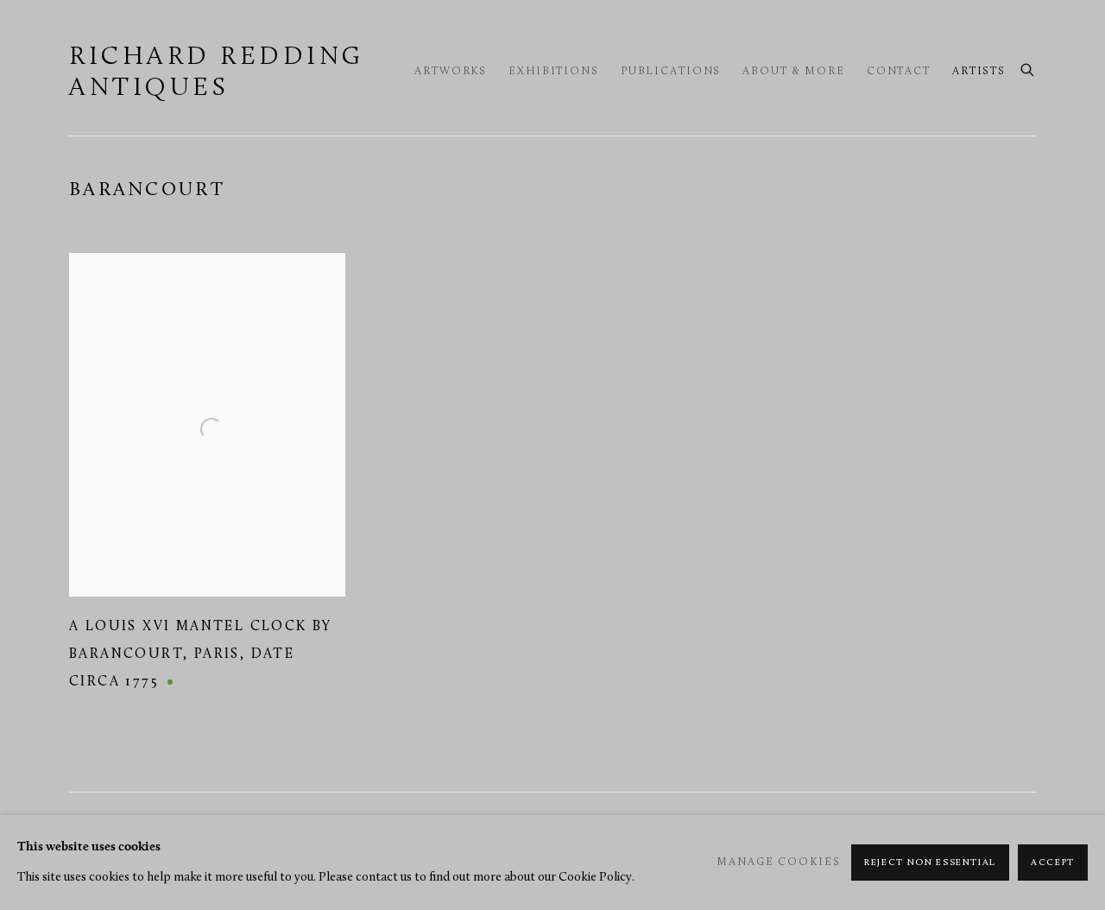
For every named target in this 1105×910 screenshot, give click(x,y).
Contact (899, 71)
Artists (979, 71)
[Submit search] (1028, 68)
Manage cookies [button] (778, 862)
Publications (671, 71)
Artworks (450, 71)
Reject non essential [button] (930, 863)
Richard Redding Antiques (216, 73)
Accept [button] (1053, 863)
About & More (793, 71)
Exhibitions (553, 71)
